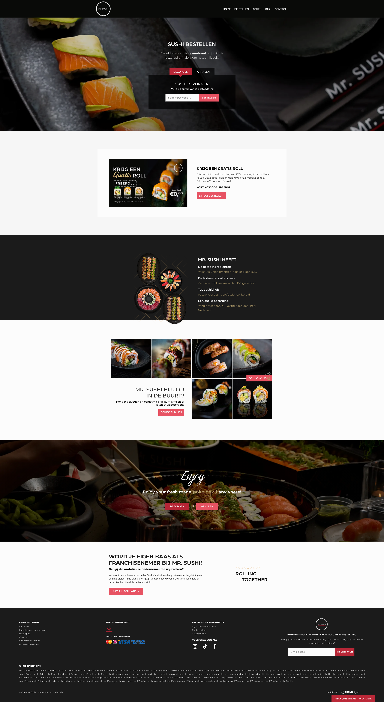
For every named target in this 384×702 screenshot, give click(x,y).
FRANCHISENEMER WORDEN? (353, 698)
